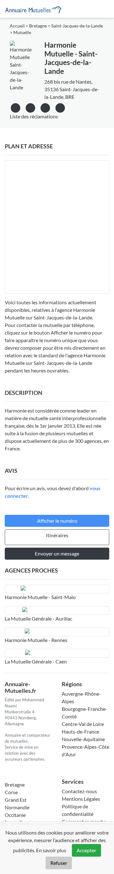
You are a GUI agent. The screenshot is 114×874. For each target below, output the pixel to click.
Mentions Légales (81, 799)
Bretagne (38, 25)
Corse (11, 792)
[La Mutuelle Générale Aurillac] (57, 610)
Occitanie (15, 815)
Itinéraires (57, 535)
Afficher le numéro (57, 521)
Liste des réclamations (34, 116)
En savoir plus (51, 850)
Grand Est (16, 800)
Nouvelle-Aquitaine (83, 739)
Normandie (17, 807)
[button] (60, 107)
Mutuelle (22, 32)
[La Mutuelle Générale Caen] (57, 653)
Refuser (58, 863)
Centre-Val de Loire (83, 724)
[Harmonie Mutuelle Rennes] (57, 632)
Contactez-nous (79, 791)
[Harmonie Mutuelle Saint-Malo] (57, 589)
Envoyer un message (57, 553)
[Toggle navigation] (105, 8)
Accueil (17, 25)
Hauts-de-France (80, 731)
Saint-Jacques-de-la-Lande (77, 25)
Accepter (86, 850)
